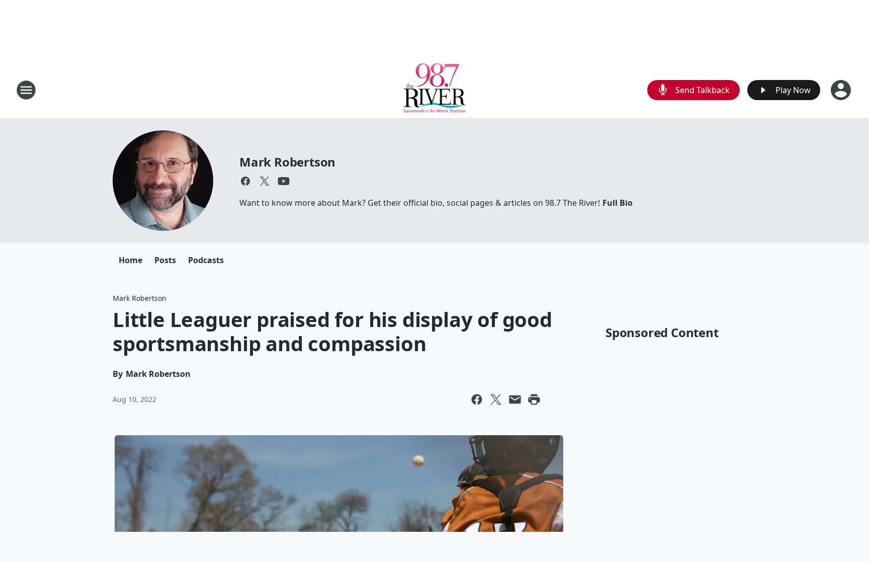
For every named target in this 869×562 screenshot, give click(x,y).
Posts (165, 260)
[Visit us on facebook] (245, 181)
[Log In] (842, 90)
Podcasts (206, 260)
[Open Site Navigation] (26, 90)
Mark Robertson (287, 161)
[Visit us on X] (264, 181)
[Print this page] (534, 399)
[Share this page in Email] (515, 399)
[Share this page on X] (496, 399)
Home (130, 260)
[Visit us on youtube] (284, 181)
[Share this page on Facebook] (477, 399)
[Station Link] (434, 89)
